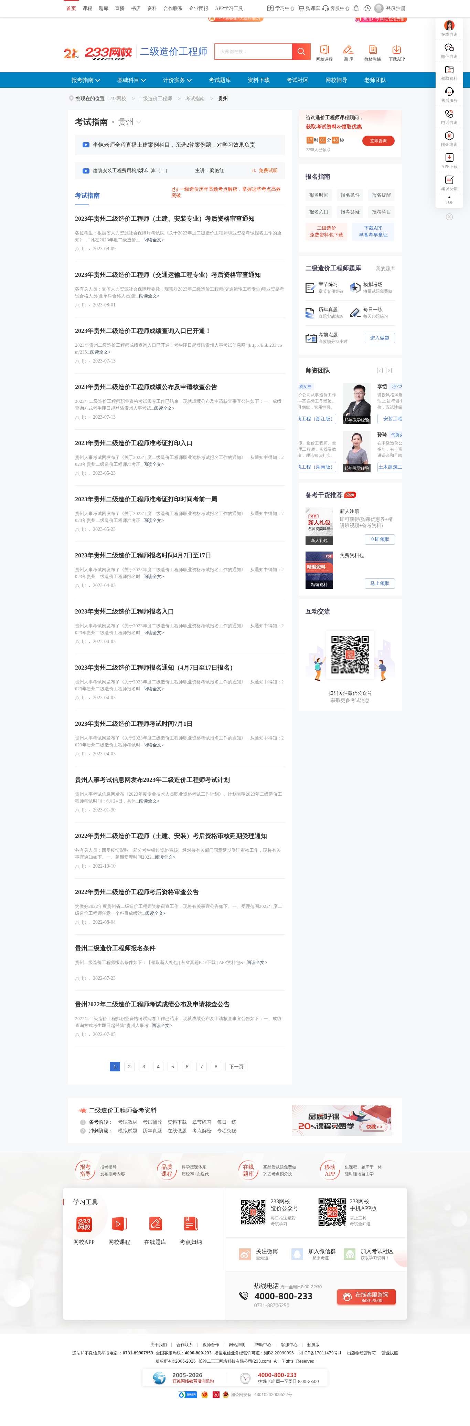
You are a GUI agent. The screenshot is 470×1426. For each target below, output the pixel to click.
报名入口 (319, 211)
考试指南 (195, 98)
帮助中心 (263, 1344)
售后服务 (449, 100)
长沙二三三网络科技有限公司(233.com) (235, 1361)
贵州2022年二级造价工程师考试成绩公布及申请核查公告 (152, 1004)
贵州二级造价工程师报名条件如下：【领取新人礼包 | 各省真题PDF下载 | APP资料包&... (171, 962)
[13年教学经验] (321, 385)
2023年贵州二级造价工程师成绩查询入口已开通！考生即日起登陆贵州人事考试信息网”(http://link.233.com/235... (178, 349)
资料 (152, 8)
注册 (401, 8)
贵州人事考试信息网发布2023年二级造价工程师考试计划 (152, 779)
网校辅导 (336, 80)
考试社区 (298, 80)
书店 (136, 8)
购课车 (312, 8)
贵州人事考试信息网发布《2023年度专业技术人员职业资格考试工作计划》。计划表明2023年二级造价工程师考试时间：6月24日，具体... (178, 797)
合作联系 (173, 8)
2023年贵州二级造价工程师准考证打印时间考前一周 (146, 499)
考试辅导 (152, 1122)
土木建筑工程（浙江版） (367, 467)
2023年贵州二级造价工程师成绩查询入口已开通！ (143, 330)
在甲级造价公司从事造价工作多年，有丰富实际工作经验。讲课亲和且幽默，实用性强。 (367, 449)
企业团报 (199, 8)
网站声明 (237, 1344)
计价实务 (174, 80)
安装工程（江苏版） (367, 418)
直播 (120, 8)
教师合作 (211, 1344)
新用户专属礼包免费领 (383, 19)
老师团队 (375, 80)
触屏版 (313, 1344)
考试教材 (127, 1122)
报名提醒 (381, 195)
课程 (87, 8)
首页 (71, 8)
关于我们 (158, 1344)
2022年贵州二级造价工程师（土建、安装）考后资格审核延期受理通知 (171, 835)
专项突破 (226, 1130)
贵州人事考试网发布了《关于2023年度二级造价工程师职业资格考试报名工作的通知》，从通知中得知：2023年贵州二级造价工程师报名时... (179, 573)
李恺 (359, 386)
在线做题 (177, 1130)
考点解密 (202, 1130)
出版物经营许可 (361, 1353)
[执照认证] (204, 1394)
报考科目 (381, 211)
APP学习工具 (229, 8)
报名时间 (319, 195)
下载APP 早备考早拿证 (373, 232)
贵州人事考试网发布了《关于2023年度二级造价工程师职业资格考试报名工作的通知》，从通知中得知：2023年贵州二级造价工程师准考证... (179, 461)
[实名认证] (216, 1394)
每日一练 (226, 1122)
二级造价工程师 (173, 51)
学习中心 (284, 8)
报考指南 (83, 80)
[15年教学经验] (321, 433)
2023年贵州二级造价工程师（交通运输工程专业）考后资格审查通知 (168, 274)
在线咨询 (449, 34)
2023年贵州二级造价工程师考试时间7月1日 (134, 723)
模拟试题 (127, 1130)
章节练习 (202, 1122)
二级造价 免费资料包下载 (326, 232)
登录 (391, 8)
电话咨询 (449, 122)
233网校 (117, 98)
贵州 (125, 121)
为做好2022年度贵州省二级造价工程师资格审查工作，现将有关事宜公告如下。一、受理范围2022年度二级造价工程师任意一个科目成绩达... (178, 910)
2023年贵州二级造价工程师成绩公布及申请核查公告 (146, 387)
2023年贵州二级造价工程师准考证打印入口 (134, 443)
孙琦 (355, 434)
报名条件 (350, 195)
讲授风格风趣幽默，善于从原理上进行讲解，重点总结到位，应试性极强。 (367, 401)
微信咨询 (449, 56)
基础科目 (128, 80)
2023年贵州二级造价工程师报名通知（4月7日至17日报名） (155, 667)
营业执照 (390, 1353)
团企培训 (449, 144)
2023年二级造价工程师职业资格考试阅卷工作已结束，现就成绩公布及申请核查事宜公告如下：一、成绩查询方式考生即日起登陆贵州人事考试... (178, 405)
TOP (449, 202)
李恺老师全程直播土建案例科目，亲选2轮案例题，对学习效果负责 (174, 145)
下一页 (236, 1066)
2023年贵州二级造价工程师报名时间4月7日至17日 (143, 555)
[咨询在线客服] (366, 1296)
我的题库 (385, 268)
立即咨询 (378, 140)
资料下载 (259, 80)
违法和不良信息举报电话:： (112, 1353)
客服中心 (339, 8)
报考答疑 (350, 211)
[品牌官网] (187, 1394)
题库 (103, 8)
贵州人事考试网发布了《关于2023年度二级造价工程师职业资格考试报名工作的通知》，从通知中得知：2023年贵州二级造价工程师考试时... (179, 741)
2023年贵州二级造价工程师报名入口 (124, 611)
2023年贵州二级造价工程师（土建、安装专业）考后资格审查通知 (165, 218)
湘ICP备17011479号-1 (320, 1353)
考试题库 (220, 80)
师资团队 (318, 370)
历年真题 (152, 1130)
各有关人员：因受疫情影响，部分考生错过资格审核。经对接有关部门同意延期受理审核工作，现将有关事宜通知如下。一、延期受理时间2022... (178, 854)
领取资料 (449, 78)
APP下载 (449, 166)
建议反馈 (449, 188)
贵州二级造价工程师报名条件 (115, 948)
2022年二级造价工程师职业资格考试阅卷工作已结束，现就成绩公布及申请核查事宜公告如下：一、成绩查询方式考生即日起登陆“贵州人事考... (178, 1022)
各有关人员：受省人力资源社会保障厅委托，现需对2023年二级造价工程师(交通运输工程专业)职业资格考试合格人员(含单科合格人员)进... (179, 292)
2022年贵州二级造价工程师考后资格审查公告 (137, 892)
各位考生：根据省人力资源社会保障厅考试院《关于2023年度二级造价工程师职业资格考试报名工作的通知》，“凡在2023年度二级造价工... (178, 236)
